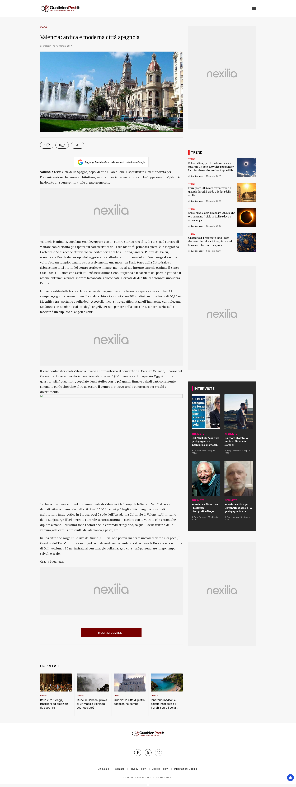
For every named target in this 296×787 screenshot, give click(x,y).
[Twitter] (148, 752)
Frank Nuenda (200, 450)
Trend (191, 159)
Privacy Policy (138, 768)
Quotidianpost (197, 176)
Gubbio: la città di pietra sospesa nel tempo (129, 702)
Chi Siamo (103, 768)
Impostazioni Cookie (185, 768)
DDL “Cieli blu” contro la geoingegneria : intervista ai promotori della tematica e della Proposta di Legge (206, 441)
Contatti (119, 768)
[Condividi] (77, 145)
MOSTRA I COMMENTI (111, 632)
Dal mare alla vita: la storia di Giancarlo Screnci (236, 441)
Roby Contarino (234, 450)
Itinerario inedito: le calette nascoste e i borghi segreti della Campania (163, 703)
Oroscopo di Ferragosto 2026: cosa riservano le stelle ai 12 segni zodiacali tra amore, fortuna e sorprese (210, 241)
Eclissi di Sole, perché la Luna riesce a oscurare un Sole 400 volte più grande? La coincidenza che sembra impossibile (211, 166)
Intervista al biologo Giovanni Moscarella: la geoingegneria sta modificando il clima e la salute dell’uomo (238, 508)
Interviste (198, 434)
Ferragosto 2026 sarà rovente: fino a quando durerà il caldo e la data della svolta (209, 191)
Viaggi (43, 27)
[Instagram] (158, 752)
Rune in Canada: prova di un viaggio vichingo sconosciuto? (92, 703)
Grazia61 (47, 46)
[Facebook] (137, 752)
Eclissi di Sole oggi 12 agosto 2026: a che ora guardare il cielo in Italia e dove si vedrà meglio (211, 216)
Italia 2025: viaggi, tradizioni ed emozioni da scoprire (54, 703)
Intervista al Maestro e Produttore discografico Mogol (205, 508)
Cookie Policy (160, 768)
